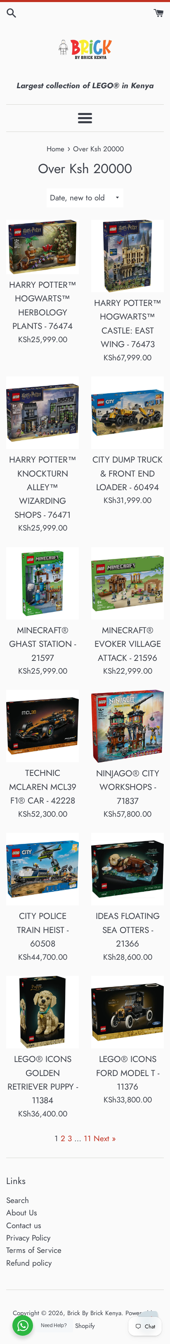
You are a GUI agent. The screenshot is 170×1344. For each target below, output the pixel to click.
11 (87, 1138)
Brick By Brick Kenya (94, 1313)
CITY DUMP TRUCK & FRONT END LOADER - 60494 (127, 473)
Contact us (23, 1225)
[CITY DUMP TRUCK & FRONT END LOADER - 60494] (127, 412)
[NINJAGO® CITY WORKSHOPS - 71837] (127, 726)
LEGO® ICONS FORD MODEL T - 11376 (127, 1073)
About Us (21, 1212)
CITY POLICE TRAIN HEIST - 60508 (42, 930)
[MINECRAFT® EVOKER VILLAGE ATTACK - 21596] (127, 583)
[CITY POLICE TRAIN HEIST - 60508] (42, 869)
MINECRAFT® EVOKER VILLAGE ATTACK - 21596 (127, 644)
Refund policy (29, 1263)
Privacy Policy (28, 1237)
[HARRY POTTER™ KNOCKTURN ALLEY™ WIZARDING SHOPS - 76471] (42, 412)
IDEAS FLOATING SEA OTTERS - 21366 (128, 930)
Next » (105, 1138)
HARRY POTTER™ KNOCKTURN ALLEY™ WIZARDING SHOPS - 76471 (42, 487)
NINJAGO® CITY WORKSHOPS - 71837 (127, 787)
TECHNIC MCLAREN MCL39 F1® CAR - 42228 (42, 787)
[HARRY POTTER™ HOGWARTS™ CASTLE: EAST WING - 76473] (127, 256)
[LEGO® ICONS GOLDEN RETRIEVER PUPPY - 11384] (42, 1012)
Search (17, 1200)
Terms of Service (33, 1250)
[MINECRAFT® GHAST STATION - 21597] (42, 583)
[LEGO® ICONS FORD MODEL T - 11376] (127, 1012)
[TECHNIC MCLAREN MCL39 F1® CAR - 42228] (42, 726)
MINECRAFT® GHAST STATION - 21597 (42, 644)
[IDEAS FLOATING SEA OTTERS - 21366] (127, 869)
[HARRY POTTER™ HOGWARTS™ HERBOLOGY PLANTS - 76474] (42, 247)
